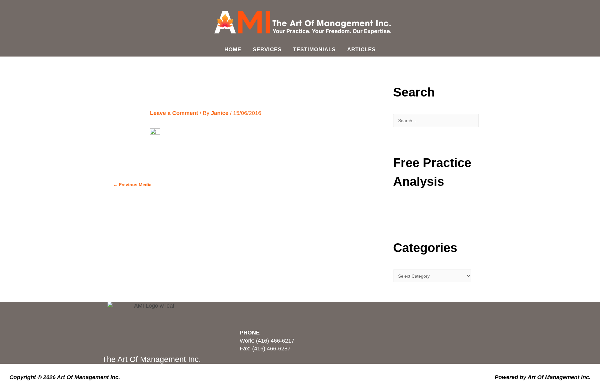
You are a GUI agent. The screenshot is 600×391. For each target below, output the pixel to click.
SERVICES (267, 49)
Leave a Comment (174, 113)
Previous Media (132, 184)
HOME (232, 49)
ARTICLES (361, 49)
